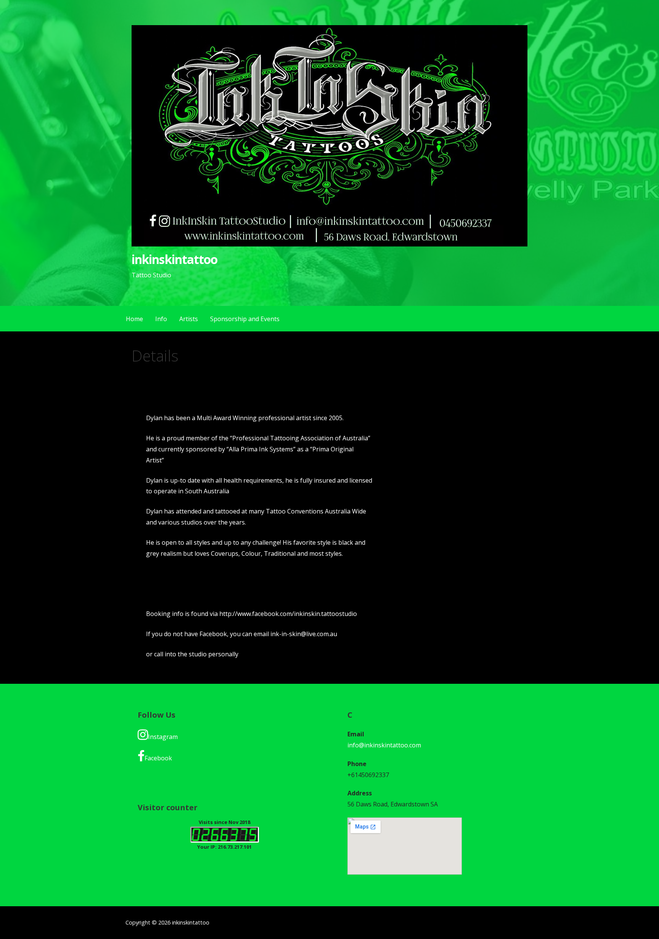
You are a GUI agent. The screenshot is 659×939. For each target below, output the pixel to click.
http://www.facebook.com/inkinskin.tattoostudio (288, 613)
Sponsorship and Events (245, 319)
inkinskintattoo (174, 259)
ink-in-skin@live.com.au (303, 634)
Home (134, 319)
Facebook (158, 758)
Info (161, 319)
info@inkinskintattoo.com (384, 745)
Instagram (163, 737)
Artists (188, 319)
